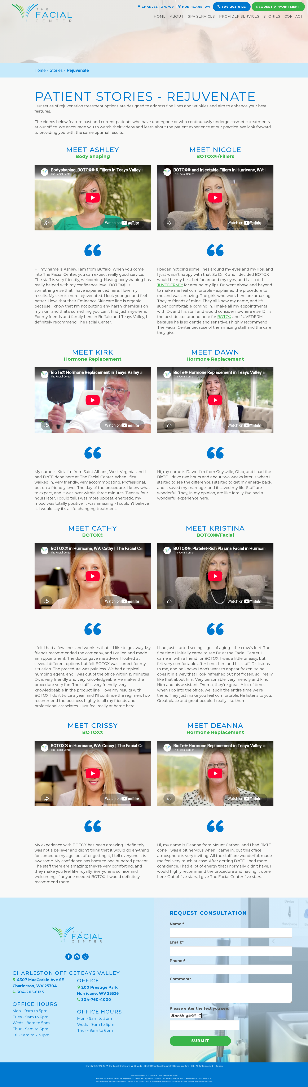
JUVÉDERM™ (170, 285)
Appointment (278, 7)
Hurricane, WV (195, 7)
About (177, 16)
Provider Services (239, 16)
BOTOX (224, 316)
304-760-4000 (95, 999)
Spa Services (201, 16)
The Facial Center (117, 1066)
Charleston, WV (157, 7)
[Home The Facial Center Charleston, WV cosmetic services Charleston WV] (41, 13)
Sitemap (219, 1066)
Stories (272, 16)
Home (160, 16)
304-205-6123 (233, 7)
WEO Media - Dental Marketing (146, 1066)
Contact (294, 16)
